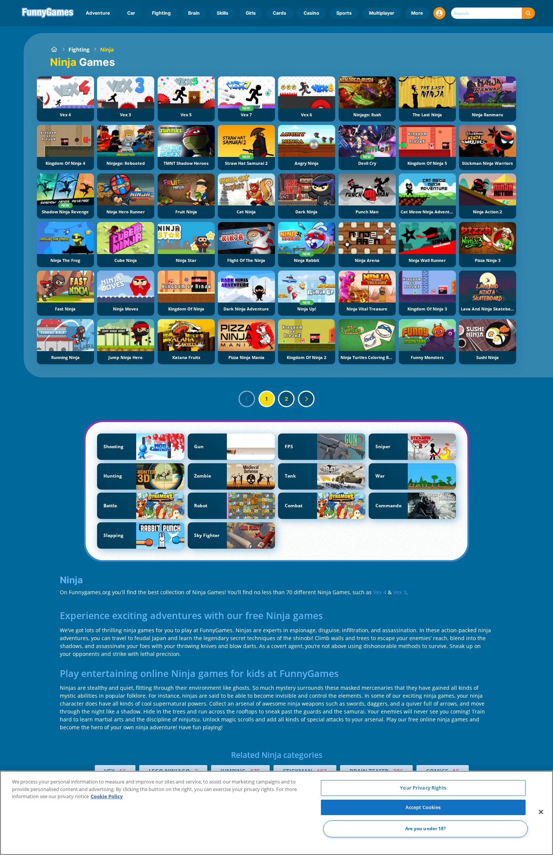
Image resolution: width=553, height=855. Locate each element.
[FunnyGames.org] (54, 49)
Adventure (98, 13)
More (417, 13)
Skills (222, 13)
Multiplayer (381, 13)
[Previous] (247, 399)
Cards (279, 13)
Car (131, 13)
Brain (194, 13)
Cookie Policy (107, 796)
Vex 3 (399, 592)
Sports (344, 13)
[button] (439, 13)
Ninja (107, 49)
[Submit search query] (528, 13)
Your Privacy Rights (423, 787)
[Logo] (48, 13)
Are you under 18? (425, 829)
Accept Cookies (423, 807)
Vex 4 (379, 592)
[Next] (306, 399)
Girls (251, 13)
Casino (311, 13)
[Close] (541, 812)
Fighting (161, 13)
